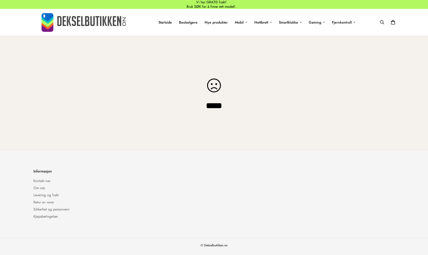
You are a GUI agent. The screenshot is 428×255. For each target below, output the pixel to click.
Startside (165, 22)
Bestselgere (188, 22)
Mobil (239, 22)
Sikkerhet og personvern (51, 209)
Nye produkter (216, 22)
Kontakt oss (41, 180)
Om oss (39, 187)
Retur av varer (43, 202)
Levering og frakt (46, 195)
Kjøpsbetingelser (45, 216)
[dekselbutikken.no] (83, 22)
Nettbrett (261, 22)
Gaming (315, 22)
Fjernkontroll (342, 22)
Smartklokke (288, 22)
